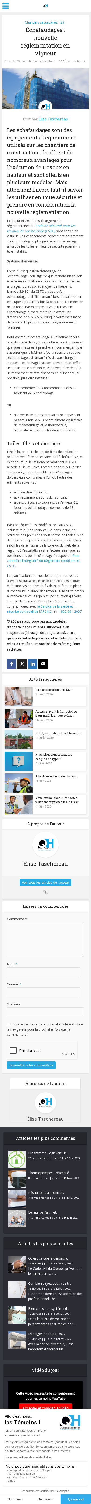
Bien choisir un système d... (48, 1308)
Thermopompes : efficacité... (49, 1173)
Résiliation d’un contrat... (46, 1192)
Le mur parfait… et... (43, 1212)
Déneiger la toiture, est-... (47, 1333)
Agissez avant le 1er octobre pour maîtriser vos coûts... (56, 713)
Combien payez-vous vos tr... (50, 1283)
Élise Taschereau (76, 61)
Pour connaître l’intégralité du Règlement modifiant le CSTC (43, 560)
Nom (12, 964)
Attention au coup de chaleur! (56, 776)
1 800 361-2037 (70, 611)
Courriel (14, 984)
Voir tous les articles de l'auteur (45, 882)
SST (63, 22)
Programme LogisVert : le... (48, 1153)
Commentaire (17, 919)
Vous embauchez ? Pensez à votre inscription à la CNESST (57, 800)
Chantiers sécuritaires (41, 22)
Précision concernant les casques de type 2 (53, 756)
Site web (13, 1004)
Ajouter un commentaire (39, 61)
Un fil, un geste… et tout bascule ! (58, 733)
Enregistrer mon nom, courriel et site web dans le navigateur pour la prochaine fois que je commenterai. (45, 1029)
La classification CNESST (53, 690)
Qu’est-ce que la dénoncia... (48, 1258)
